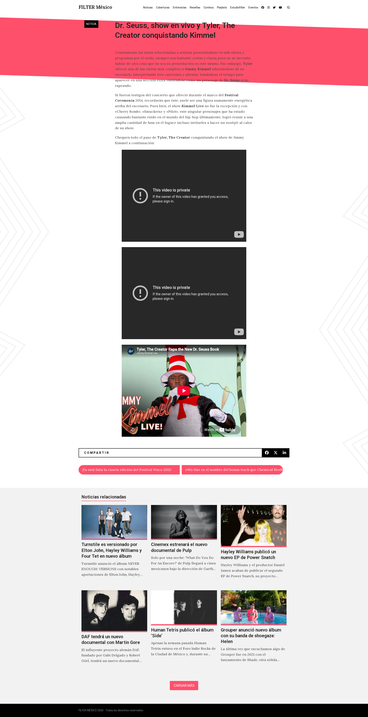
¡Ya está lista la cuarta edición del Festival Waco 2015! (126, 469)
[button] (289, 7)
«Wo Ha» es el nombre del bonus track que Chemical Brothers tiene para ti (234, 469)
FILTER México (95, 7)
